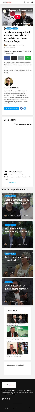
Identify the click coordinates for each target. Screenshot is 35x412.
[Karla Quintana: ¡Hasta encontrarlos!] (17, 263)
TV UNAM (15, 28)
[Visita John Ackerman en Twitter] (3, 399)
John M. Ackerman (10, 45)
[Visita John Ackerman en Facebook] (6, 399)
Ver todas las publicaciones (11, 108)
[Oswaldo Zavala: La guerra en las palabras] (17, 292)
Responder (12, 182)
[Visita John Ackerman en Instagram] (8, 399)
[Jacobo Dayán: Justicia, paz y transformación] (17, 206)
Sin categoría (8, 282)
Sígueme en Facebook (15, 365)
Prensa (9, 28)
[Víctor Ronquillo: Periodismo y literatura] (17, 234)
